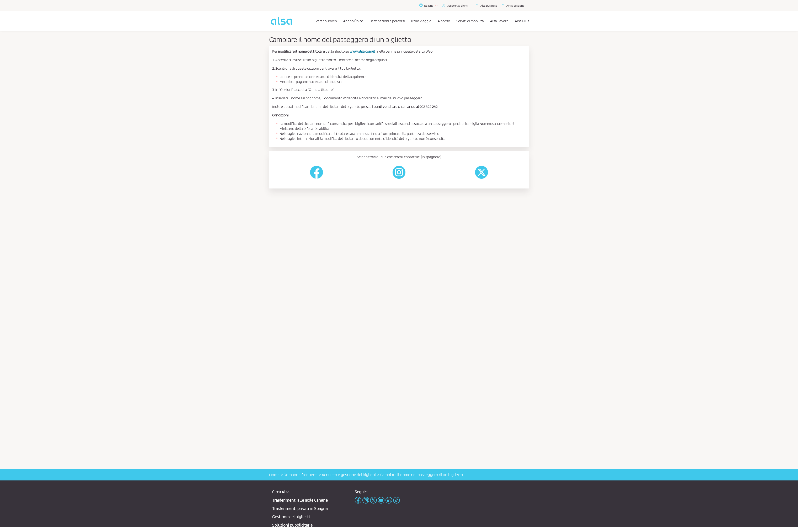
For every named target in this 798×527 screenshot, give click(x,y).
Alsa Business (488, 5)
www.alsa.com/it (362, 51)
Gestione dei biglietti (291, 516)
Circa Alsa (280, 491)
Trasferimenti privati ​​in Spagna (300, 508)
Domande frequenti (301, 474)
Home (274, 474)
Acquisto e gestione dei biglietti (349, 474)
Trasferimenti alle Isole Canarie (300, 500)
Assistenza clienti (457, 5)
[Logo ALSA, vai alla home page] (281, 21)
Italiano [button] (428, 5)
